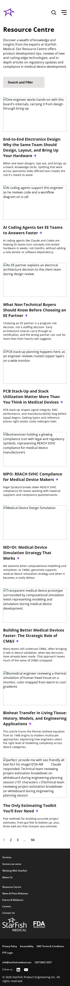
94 (32, 840)
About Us (7, 877)
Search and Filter (20, 82)
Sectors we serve (11, 864)
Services (6, 857)
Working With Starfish (14, 870)
